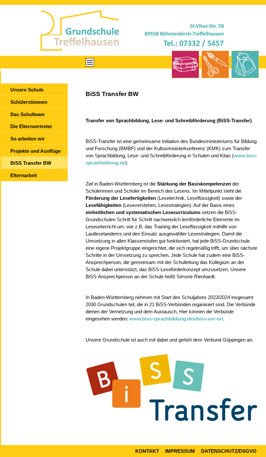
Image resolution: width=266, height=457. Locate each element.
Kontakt (147, 451)
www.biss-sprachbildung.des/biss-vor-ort (176, 318)
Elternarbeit (23, 175)
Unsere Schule (26, 89)
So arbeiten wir (27, 138)
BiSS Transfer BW (30, 163)
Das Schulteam (27, 114)
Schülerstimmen (28, 102)
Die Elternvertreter (31, 126)
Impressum (180, 451)
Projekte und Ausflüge (35, 151)
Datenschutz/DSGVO (229, 451)
